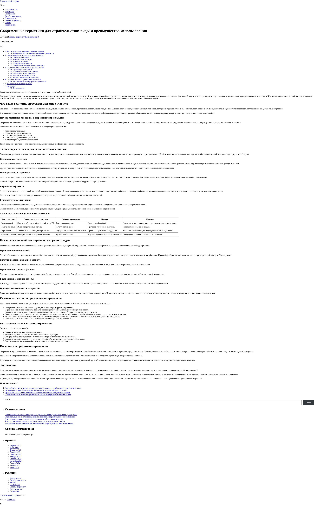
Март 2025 (14, 448)
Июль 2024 (14, 465)
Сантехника (10, 14)
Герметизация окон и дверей (22, 69)
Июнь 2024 (14, 468)
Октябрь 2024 (15, 459)
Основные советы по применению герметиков (24, 80)
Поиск (7, 399)
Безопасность (10, 18)
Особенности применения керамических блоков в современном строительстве (38, 395)
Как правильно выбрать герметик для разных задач (25, 68)
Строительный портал (9, 1)
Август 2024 (15, 463)
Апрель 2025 (15, 445)
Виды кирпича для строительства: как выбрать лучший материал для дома (36, 390)
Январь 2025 (15, 452)
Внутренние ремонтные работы (24, 75)
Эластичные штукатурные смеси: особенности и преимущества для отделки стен (39, 423)
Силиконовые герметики (21, 57)
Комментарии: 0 (32, 37)
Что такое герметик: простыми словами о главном (25, 51)
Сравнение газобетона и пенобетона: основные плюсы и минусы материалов (37, 392)
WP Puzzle (11, 500)
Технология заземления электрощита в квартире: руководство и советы (35, 421)
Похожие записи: (19, 88)
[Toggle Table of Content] (2, 47)
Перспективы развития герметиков (19, 84)
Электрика (9, 12)
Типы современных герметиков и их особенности (25, 56)
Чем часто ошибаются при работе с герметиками (29, 81)
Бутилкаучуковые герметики (22, 63)
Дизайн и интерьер (13, 16)
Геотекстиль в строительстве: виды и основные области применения (34, 419)
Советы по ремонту (13, 20)
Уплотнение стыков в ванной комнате (25, 71)
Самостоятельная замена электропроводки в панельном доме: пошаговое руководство (41, 415)
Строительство (11, 9)
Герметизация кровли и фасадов (24, 73)
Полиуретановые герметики (22, 59)
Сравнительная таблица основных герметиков (28, 65)
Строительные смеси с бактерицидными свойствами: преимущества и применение (40, 417)
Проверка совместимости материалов (26, 77)
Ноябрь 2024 (15, 456)
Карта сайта (10, 25)
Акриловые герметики (20, 61)
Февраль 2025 (15, 450)
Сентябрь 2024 (16, 461)
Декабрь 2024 (15, 454)
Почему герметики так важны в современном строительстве (33, 53)
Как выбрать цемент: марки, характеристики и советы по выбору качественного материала (43, 388)
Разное (8, 23)
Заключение (11, 86)
